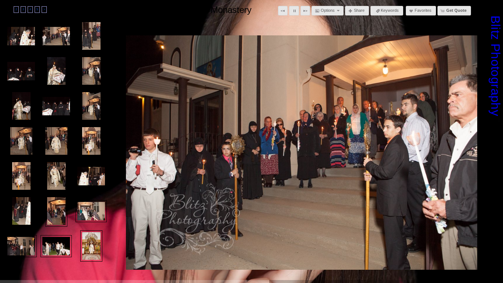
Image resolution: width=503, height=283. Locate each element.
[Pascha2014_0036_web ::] (21, 246)
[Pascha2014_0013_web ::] (21, 71)
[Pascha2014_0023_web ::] (91, 141)
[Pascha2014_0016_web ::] (21, 106)
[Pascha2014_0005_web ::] (21, 36)
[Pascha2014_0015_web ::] (91, 71)
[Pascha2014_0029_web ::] (21, 211)
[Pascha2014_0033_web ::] (91, 211)
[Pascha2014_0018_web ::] (56, 106)
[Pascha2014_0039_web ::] (56, 246)
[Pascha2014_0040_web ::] (91, 246)
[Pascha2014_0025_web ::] (56, 176)
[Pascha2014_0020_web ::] (21, 141)
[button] (283, 10)
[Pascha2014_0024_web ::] (21, 176)
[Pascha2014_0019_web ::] (91, 106)
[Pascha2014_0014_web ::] (56, 71)
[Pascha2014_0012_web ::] (91, 36)
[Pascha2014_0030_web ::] (56, 211)
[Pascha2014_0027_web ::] (91, 176)
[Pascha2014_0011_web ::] (56, 36)
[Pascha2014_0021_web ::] (56, 141)
